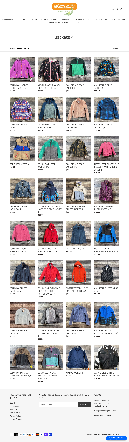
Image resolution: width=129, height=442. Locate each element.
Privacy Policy (15, 416)
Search (12, 403)
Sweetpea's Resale (99, 434)
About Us (13, 409)
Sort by (12, 48)
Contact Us (14, 406)
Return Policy (15, 413)
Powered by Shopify (112, 434)
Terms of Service (16, 419)
